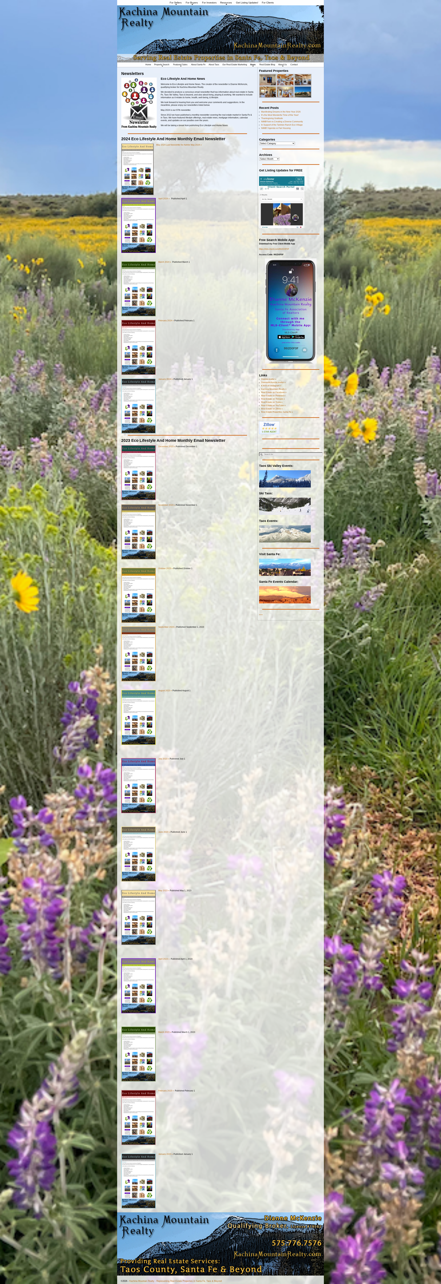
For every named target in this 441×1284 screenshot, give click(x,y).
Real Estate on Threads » (273, 399)
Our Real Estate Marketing (234, 64)
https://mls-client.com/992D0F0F (274, 249)
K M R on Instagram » (271, 385)
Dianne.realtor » (268, 379)
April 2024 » (164, 198)
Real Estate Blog (267, 64)
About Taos (214, 64)
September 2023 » (167, 627)
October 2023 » (165, 568)
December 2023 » (166, 446)
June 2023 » (164, 832)
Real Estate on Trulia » (272, 402)
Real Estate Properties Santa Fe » (277, 412)
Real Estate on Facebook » (273, 392)
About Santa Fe (198, 64)
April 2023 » (164, 959)
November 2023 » (166, 505)
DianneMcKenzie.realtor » (273, 382)
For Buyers (192, 2)
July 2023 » (163, 759)
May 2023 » (163, 890)
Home (148, 64)
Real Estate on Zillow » (272, 409)
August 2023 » (165, 690)
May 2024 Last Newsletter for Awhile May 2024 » (179, 145)
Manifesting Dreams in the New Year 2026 (281, 112)
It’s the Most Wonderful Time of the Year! (280, 115)
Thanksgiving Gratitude (272, 118)
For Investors (209, 2)
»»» (261, 614)
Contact (294, 64)
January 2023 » (165, 1154)
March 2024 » (165, 262)
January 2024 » (165, 379)
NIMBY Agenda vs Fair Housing (276, 128)
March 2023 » (164, 1032)
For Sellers (176, 2)
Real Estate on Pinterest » (273, 395)
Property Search (161, 64)
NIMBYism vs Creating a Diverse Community (282, 121)
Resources (226, 2)
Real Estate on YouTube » (273, 405)
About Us (282, 64)
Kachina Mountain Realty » (273, 389)
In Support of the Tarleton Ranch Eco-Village (282, 125)
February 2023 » (166, 1091)
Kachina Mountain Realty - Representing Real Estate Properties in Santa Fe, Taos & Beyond (175, 1281)
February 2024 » (166, 320)
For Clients (268, 2)
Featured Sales (180, 64)
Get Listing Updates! (247, 2)
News (253, 64)
